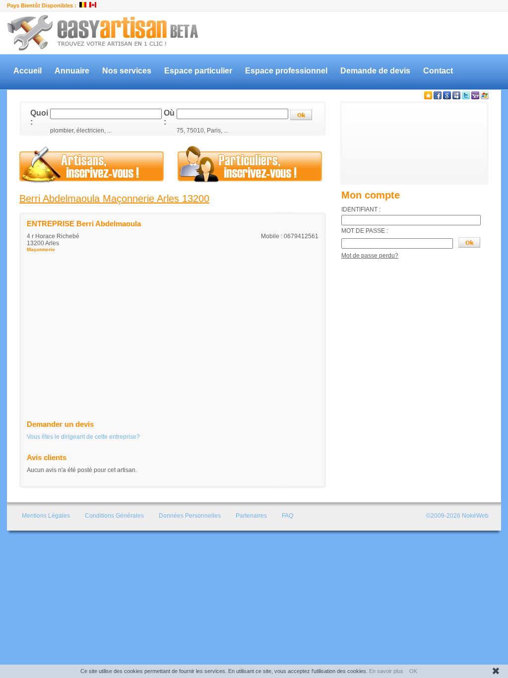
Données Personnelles (190, 515)
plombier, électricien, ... (81, 130)
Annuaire (72, 71)
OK (413, 671)
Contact (438, 71)
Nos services (126, 71)
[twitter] (466, 97)
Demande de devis (375, 71)
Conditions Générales (114, 515)
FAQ (287, 515)
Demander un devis (60, 424)
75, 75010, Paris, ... (202, 130)
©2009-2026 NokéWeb (457, 515)
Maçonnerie (41, 249)
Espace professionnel (286, 71)
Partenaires (251, 515)
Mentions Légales (46, 515)
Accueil (27, 71)
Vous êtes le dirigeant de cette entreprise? (83, 436)
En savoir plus (386, 671)
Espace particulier (198, 71)
